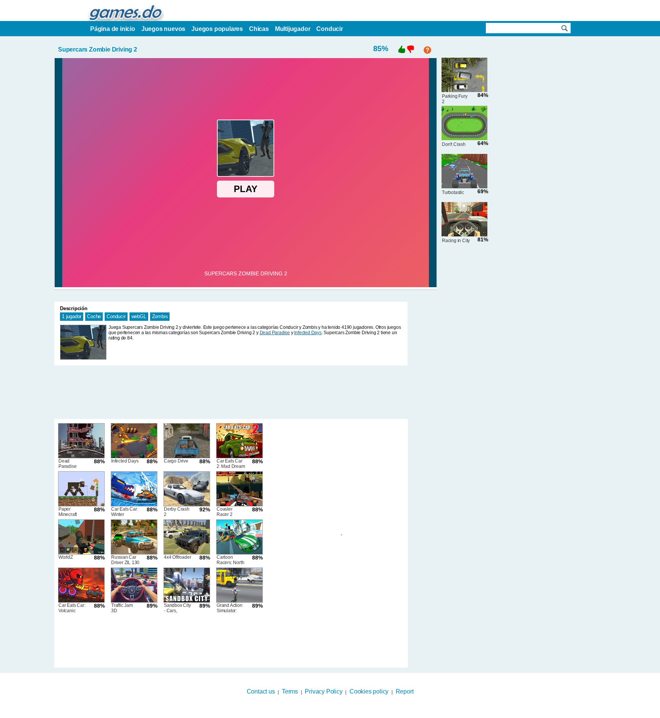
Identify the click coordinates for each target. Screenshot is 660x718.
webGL (138, 316)
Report (405, 691)
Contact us (261, 691)
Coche (94, 316)
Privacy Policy (323, 691)
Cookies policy (368, 691)
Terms (290, 691)
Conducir (116, 316)
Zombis (160, 316)
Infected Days (307, 332)
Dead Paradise (275, 332)
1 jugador (71, 316)
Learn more (325, 713)
